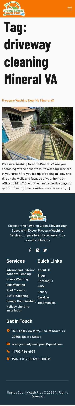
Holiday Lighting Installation (17, 308)
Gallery (42, 292)
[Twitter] (45, 250)
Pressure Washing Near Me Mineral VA (28, 100)
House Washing (17, 279)
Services (44, 297)
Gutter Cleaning (17, 295)
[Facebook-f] (30, 250)
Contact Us (45, 281)
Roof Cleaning (16, 290)
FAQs (41, 286)
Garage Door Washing (21, 301)
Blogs (42, 275)
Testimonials (47, 302)
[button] (70, 9)
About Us (44, 270)
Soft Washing (15, 284)
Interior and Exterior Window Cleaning (20, 272)
